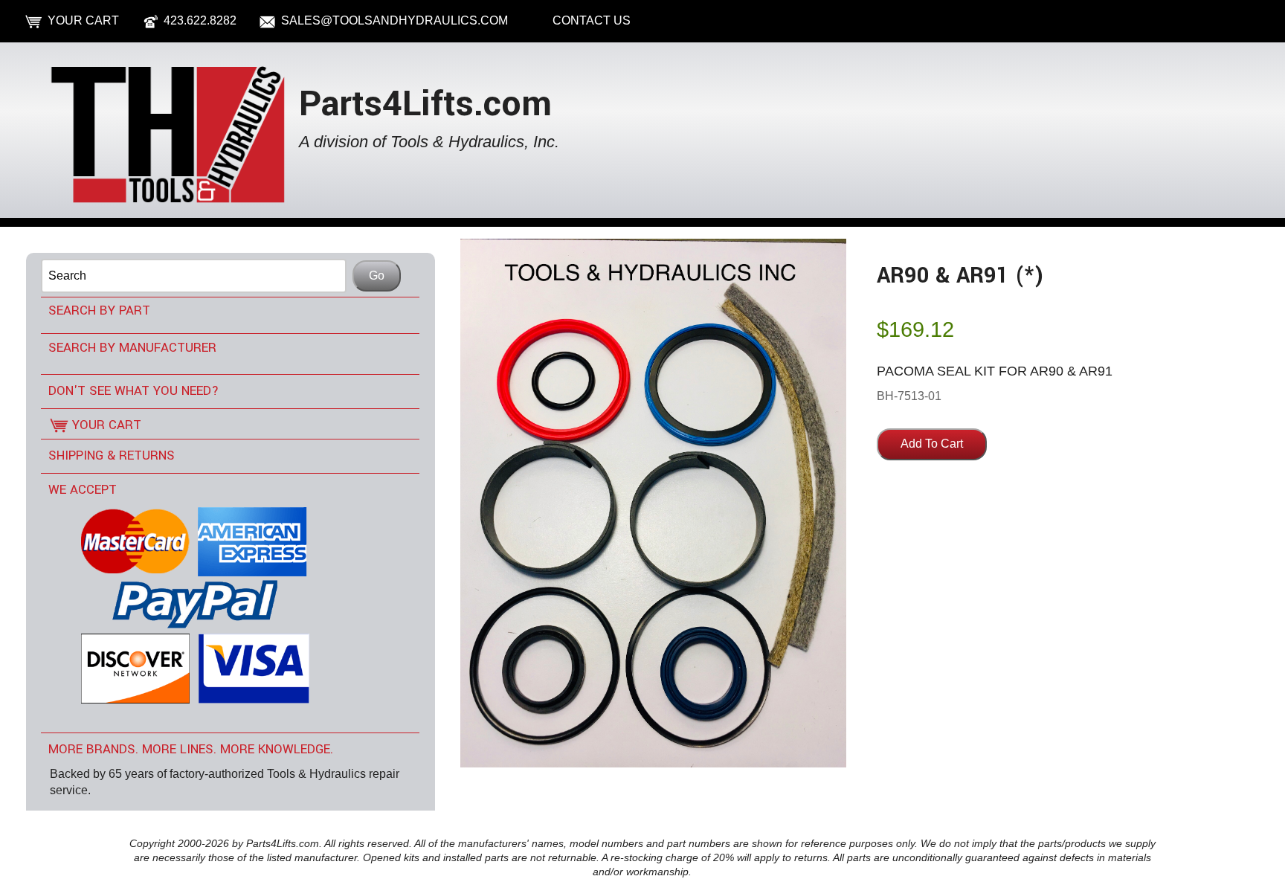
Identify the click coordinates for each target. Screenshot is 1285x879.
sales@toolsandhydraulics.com (394, 20)
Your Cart (83, 20)
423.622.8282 (200, 20)
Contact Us (592, 20)
